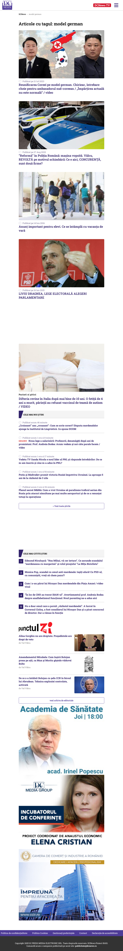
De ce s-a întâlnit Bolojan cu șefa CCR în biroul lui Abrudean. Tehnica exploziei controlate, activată (45, 681)
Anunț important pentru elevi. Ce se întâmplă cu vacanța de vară (61, 228)
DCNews (10, 5)
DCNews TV (102, 5)
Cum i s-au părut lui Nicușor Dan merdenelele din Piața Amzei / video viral (64, 585)
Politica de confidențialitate (14, 933)
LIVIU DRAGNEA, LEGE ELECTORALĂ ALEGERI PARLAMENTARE (53, 295)
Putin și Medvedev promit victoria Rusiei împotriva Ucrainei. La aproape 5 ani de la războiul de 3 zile (61, 476)
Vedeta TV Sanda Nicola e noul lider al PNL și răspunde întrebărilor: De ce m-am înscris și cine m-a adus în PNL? (60, 461)
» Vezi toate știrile (61, 506)
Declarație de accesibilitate (105, 933)
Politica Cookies (40, 933)
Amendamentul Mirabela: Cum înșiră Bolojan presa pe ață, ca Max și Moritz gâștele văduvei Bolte (45, 660)
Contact (83, 933)
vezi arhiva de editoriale (61, 700)
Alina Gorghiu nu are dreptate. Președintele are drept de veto (45, 637)
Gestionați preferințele (63, 933)
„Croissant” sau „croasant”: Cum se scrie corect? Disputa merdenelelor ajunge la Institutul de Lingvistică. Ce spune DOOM (58, 427)
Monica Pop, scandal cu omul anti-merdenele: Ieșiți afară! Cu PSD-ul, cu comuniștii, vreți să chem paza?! (63, 573)
